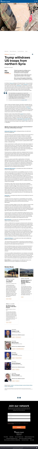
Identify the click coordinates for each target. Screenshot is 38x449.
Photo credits (32, 439)
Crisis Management (20, 348)
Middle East (6, 51)
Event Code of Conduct (25, 439)
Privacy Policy (6, 436)
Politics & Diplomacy (13, 51)
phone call (12, 83)
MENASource (7, 54)
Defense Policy (18, 357)
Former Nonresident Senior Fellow (17, 343)
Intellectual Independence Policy (29, 436)
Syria (7, 298)
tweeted (21, 113)
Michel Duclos (15, 342)
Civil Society (18, 337)
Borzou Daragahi (16, 375)
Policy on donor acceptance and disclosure (25, 438)
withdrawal (25, 84)
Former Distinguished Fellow (16, 332)
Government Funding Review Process (11, 438)
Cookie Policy (11, 436)
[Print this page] (32, 54)
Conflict (13, 348)
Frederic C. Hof (15, 331)
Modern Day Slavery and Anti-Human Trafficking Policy (12, 439)
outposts (29, 108)
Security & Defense (21, 51)
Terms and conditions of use (19, 436)
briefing (27, 106)
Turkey (26, 51)
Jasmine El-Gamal (16, 363)
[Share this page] (20, 397)
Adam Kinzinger (20, 118)
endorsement (18, 85)
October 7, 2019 (24, 99)
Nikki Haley (25, 119)
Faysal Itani (14, 354)
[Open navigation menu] (36, 1)
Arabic (13, 337)
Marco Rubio (27, 118)
